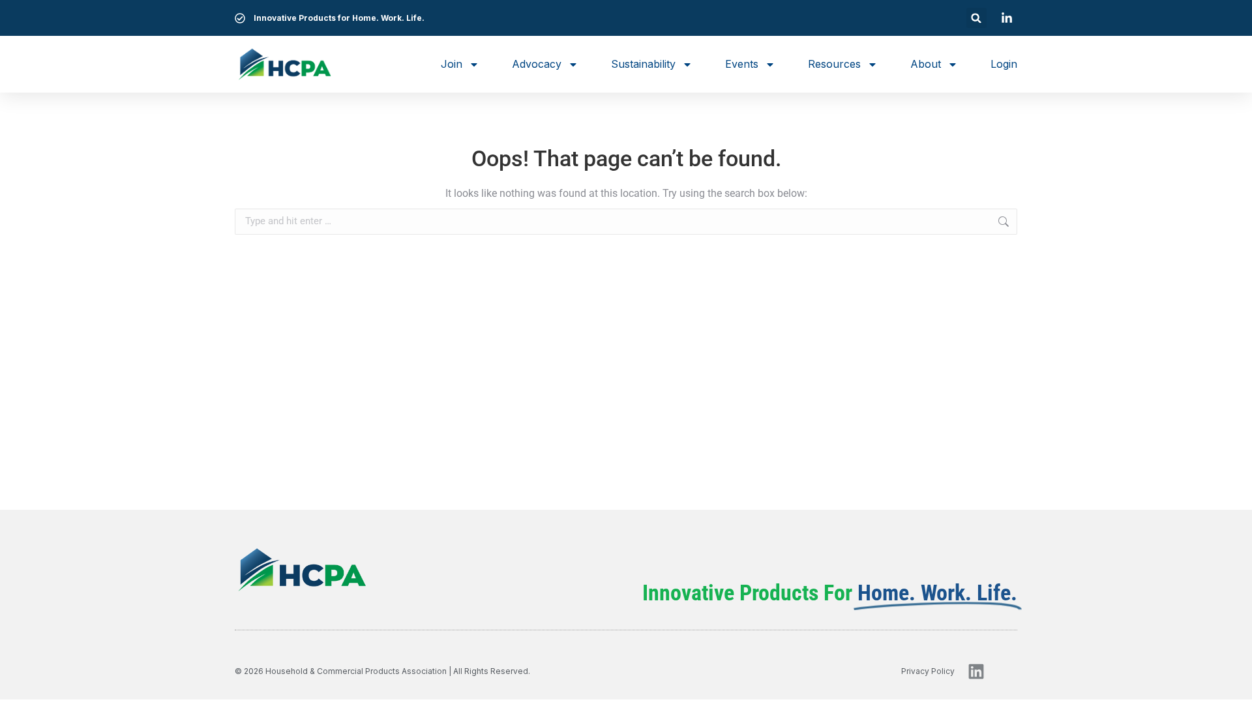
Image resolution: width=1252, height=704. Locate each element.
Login (1004, 63)
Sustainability (643, 63)
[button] (976, 18)
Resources (834, 63)
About (925, 63)
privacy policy (928, 671)
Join (451, 63)
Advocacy (536, 63)
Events (741, 63)
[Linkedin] (976, 671)
